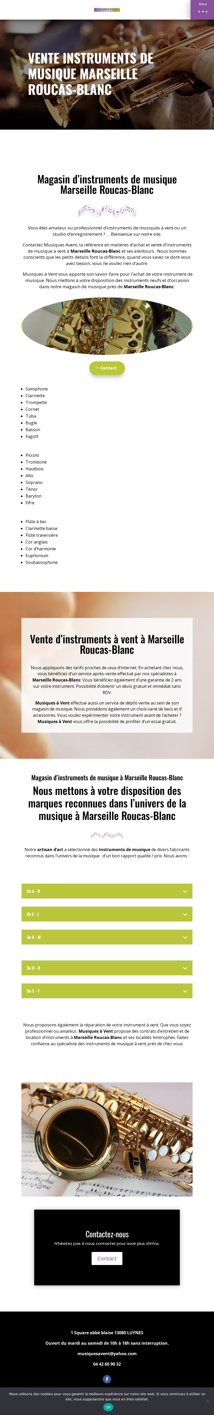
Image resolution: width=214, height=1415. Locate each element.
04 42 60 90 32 (107, 1364)
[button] (202, 10)
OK (108, 1407)
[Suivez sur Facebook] (107, 1379)
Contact (108, 368)
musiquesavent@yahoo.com (107, 1353)
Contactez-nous (107, 1234)
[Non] (207, 1401)
